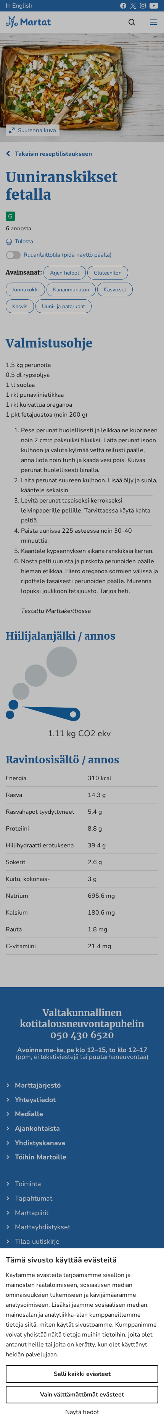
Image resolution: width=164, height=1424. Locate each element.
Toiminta (28, 1183)
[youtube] (154, 6)
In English (19, 6)
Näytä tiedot (82, 1412)
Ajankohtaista (37, 1128)
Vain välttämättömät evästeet (82, 1394)
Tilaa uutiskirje (37, 1241)
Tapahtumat (33, 1198)
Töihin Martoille (40, 1157)
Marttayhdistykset (42, 1227)
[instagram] (143, 6)
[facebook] (123, 6)
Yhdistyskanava (40, 1143)
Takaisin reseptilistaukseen (52, 154)
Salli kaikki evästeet (82, 1374)
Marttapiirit (31, 1212)
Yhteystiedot (35, 1099)
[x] (133, 6)
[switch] (59, 253)
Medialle (29, 1114)
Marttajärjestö (38, 1085)
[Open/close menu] (153, 22)
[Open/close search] (132, 22)
